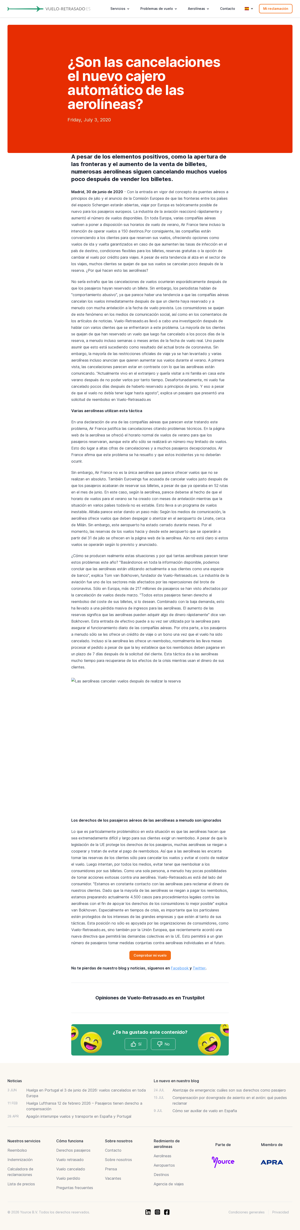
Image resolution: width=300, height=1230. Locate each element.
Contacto (227, 9)
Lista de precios (21, 1184)
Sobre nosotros (118, 1159)
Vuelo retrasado (70, 1159)
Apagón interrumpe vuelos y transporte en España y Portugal (78, 1116)
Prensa (111, 1169)
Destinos (161, 1174)
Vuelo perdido (68, 1178)
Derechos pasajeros (73, 1150)
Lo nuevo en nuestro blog (176, 1080)
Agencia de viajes (169, 1184)
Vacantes (113, 1178)
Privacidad (280, 1212)
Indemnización (20, 1159)
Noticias (15, 1080)
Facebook (180, 968)
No (167, 1044)
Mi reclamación (275, 9)
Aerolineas (162, 1156)
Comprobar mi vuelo (150, 955)
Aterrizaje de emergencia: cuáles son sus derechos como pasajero (229, 1090)
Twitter (199, 968)
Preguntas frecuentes (74, 1187)
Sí (139, 1044)
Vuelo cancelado (70, 1169)
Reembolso (17, 1150)
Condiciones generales (247, 1212)
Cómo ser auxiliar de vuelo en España (204, 1110)
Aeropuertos (164, 1165)
